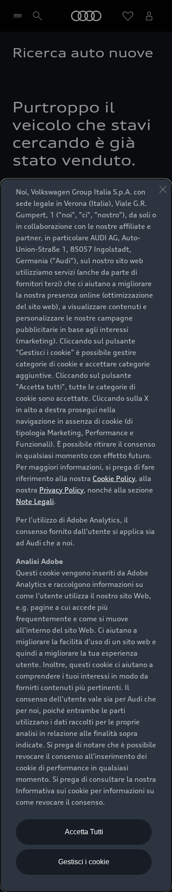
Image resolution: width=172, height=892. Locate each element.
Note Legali (35, 501)
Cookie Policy (114, 478)
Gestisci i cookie (83, 862)
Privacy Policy (61, 489)
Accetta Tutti (84, 832)
